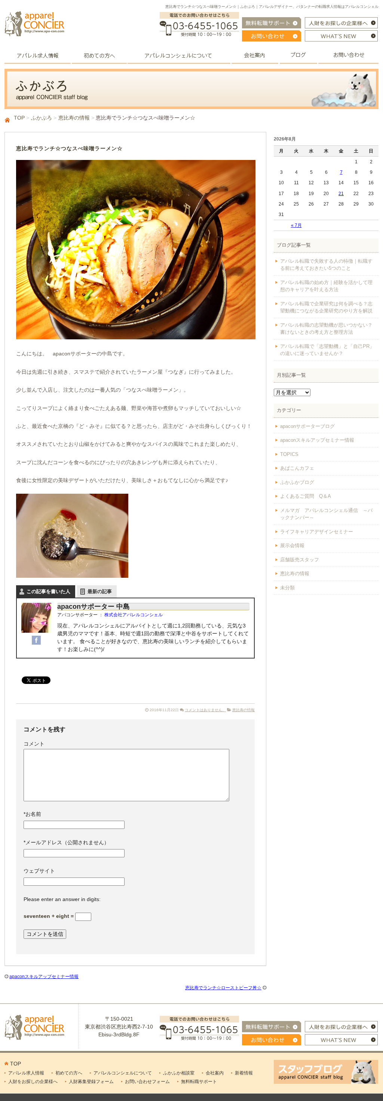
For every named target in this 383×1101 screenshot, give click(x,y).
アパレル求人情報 (26, 1073)
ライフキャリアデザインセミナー (316, 531)
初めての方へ (68, 1073)
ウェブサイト (39, 871)
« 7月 (296, 225)
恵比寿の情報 (74, 118)
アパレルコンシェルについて (123, 1073)
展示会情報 (292, 545)
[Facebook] (36, 640)
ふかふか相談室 (178, 1073)
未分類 (287, 587)
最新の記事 (100, 591)
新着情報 (244, 1073)
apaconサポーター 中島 (93, 606)
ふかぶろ (41, 118)
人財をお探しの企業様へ (33, 1081)
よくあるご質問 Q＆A (305, 496)
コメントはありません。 (205, 710)
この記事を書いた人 (48, 591)
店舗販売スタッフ (299, 559)
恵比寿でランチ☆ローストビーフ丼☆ (223, 987)
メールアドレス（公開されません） (66, 842)
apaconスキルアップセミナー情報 (44, 976)
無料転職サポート (199, 1081)
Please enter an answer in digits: (62, 899)
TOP (19, 118)
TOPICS (289, 454)
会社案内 (215, 1073)
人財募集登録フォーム (91, 1081)
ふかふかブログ (297, 482)
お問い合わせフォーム (147, 1081)
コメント (34, 744)
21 (341, 193)
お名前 (32, 814)
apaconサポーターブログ (307, 426)
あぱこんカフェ (297, 468)
